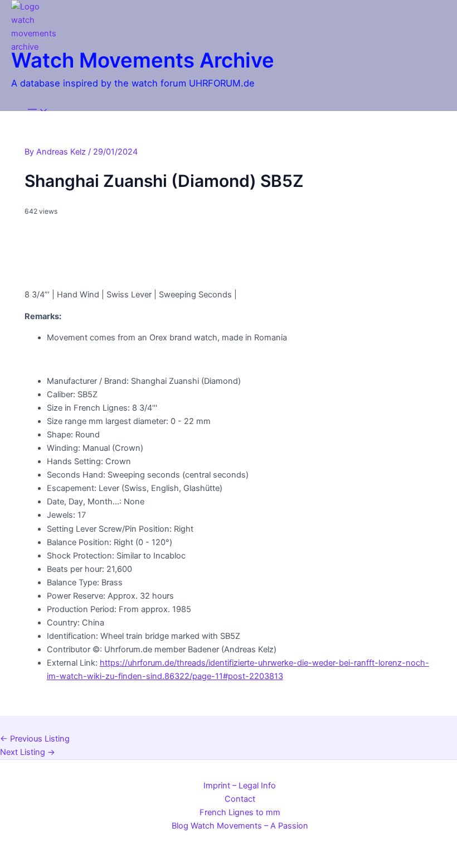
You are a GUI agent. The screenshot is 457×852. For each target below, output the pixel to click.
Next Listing (27, 752)
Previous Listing (35, 739)
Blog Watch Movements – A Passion (240, 826)
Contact (240, 799)
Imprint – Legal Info (239, 786)
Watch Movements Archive (142, 60)
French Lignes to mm (240, 812)
